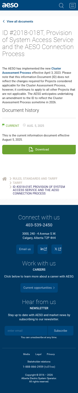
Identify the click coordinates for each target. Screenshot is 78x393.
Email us (25, 249)
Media (26, 354)
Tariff (17, 183)
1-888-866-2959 (33, 366)
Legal (38, 354)
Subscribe (60, 331)
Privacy (51, 354)
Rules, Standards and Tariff (35, 178)
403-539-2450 (39, 225)
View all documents (20, 21)
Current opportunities (37, 288)
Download (42, 149)
